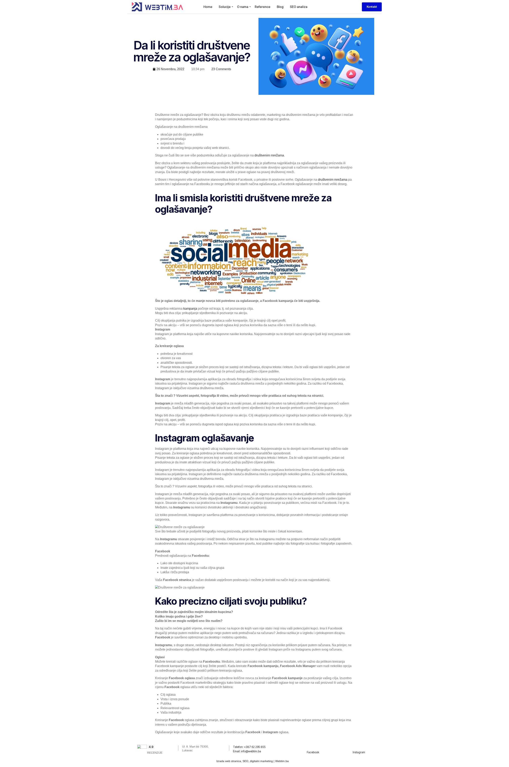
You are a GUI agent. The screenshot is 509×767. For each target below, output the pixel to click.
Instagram (359, 752)
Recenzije (154, 752)
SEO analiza (298, 7)
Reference (262, 7)
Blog (280, 7)
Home (207, 7)
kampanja (190, 308)
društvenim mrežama (269, 155)
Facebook (313, 752)
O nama (242, 7)
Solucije (225, 7)
